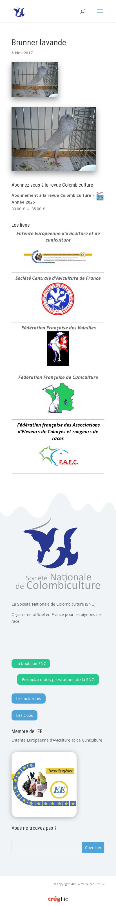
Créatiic (99, 884)
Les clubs (24, 715)
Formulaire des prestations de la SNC (58, 679)
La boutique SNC (30, 663)
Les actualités (28, 698)
